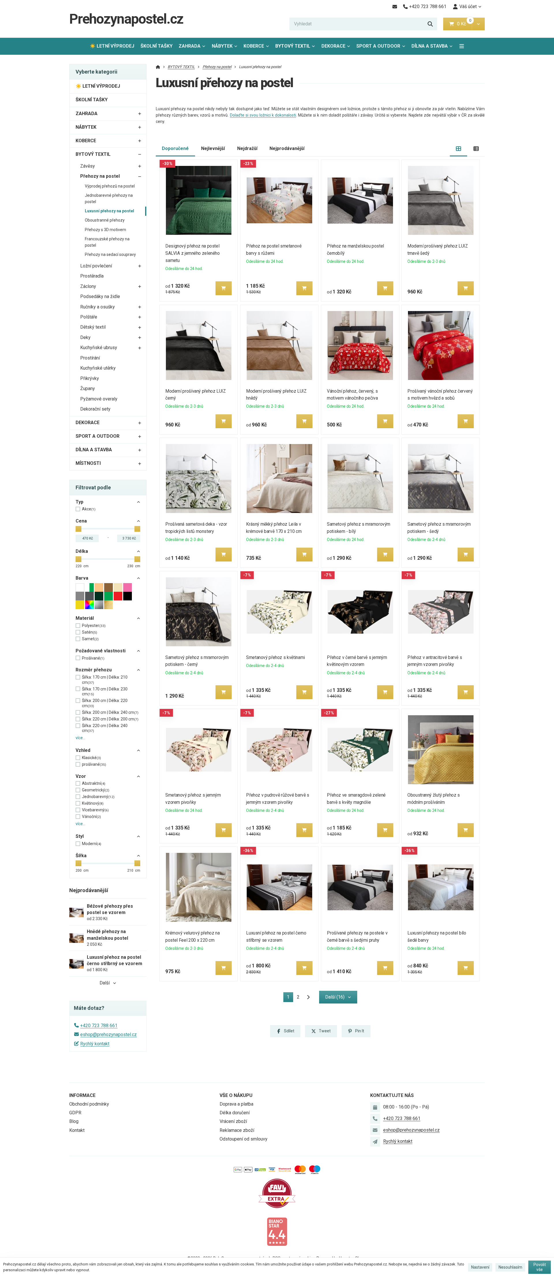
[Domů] (158, 67)
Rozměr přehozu (94, 670)
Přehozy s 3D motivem (105, 229)
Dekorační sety (95, 409)
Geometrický (95, 790)
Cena (81, 521)
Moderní (91, 843)
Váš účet (468, 6)
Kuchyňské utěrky (98, 368)
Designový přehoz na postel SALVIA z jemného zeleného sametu (193, 253)
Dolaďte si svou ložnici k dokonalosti (263, 115)
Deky (85, 337)
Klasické (91, 757)
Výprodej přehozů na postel (110, 186)
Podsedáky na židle (100, 296)
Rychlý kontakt (94, 1043)
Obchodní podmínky (89, 1104)
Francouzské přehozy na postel (107, 242)
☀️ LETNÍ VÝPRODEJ (112, 46)
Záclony (88, 286)
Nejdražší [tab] (247, 148)
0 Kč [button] (464, 23)
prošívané (94, 764)
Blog (73, 1121)
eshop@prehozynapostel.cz (108, 1034)
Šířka (81, 855)
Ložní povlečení (96, 266)
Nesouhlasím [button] (510, 1267)
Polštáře (88, 317)
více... (80, 737)
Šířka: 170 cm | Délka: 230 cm (105, 691)
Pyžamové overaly (98, 399)
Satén (89, 632)
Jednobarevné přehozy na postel (109, 198)
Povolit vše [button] (540, 1267)
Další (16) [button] (335, 997)
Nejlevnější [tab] (213, 148)
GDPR (75, 1112)
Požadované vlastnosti (101, 651)
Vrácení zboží (233, 1121)
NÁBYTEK (222, 46)
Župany (87, 388)
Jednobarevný (98, 796)
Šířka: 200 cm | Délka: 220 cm (105, 703)
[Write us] (375, 1142)
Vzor (81, 776)
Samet (90, 638)
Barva (82, 578)
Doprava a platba (236, 1104)
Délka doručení (235, 1112)
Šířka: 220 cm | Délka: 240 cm (105, 728)
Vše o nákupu (236, 1095)
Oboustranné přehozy (105, 220)
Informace (82, 1095)
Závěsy (87, 166)
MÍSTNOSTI (88, 463)
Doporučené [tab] (175, 148)
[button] (478, 24)
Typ (79, 502)
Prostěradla (92, 276)
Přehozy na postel (100, 176)
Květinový (93, 803)
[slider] (78, 529)
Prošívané (93, 658)
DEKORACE (333, 46)
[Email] (394, 6)
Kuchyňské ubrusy (98, 347)
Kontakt (77, 1130)
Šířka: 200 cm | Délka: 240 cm (110, 712)
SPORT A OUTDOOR (378, 46)
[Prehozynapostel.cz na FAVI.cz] (277, 1193)
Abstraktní (93, 783)
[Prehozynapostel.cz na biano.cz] (277, 1231)
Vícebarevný (95, 810)
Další (105, 983)
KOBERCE (254, 46)
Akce (89, 509)
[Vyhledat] (430, 24)
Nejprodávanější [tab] (286, 148)
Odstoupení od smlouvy (243, 1139)
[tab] (458, 149)
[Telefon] (375, 1119)
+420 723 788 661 (98, 1025)
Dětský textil (93, 327)
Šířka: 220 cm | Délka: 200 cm (110, 719)
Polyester (94, 625)
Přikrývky (89, 378)
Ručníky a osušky (97, 307)
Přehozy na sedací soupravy (110, 254)
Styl (80, 836)
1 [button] (290, 998)
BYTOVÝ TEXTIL (292, 46)
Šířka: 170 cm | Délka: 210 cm (105, 680)
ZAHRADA (190, 46)
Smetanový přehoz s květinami (275, 657)
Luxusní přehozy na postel (109, 211)
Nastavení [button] (480, 1267)
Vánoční (91, 816)
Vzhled (83, 750)
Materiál (85, 618)
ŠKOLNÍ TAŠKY (157, 46)
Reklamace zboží (237, 1130)
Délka (82, 551)
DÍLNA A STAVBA (429, 46)
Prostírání (90, 358)
